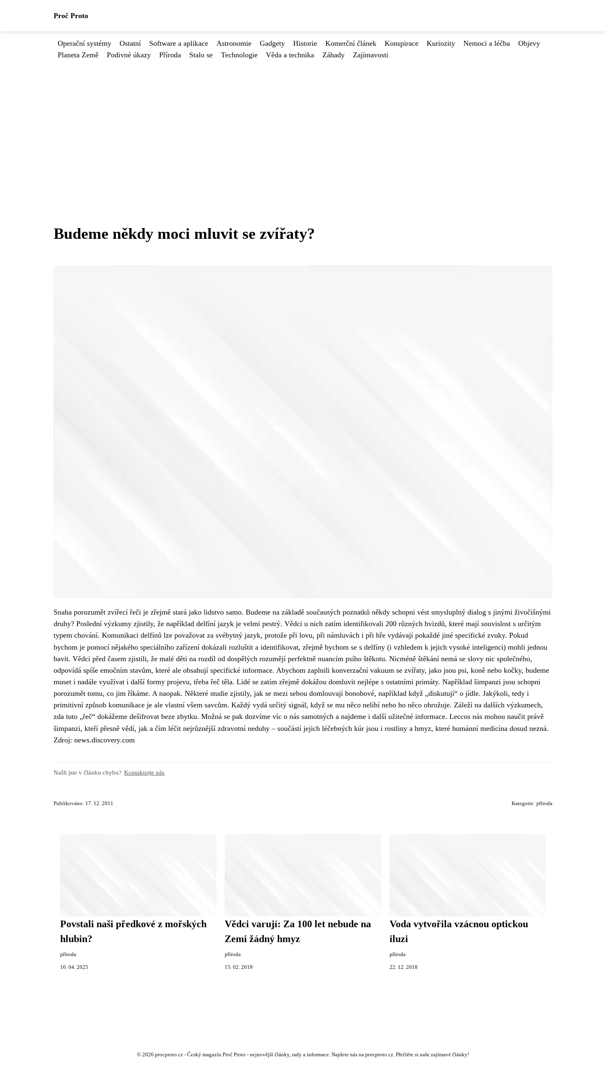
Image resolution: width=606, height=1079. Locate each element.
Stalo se (201, 55)
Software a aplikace (178, 43)
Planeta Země (78, 55)
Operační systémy (84, 43)
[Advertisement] (303, 122)
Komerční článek (350, 43)
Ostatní (130, 43)
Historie (305, 43)
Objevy (529, 43)
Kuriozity (441, 43)
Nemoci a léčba (486, 43)
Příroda (170, 55)
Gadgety (272, 43)
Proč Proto (71, 16)
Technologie (239, 55)
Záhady (333, 55)
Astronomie (233, 43)
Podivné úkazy (129, 55)
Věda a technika (290, 55)
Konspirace (401, 43)
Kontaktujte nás (144, 772)
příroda (544, 803)
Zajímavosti (370, 55)
